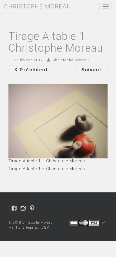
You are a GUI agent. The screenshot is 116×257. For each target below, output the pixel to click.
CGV (45, 227)
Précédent (33, 69)
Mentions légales (23, 227)
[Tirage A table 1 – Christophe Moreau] (58, 121)
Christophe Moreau (70, 60)
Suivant (91, 69)
